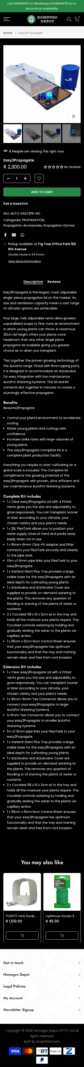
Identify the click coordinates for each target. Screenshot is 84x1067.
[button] (54, 167)
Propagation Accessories (22, 225)
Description (33, 282)
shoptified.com (48, 1041)
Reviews (54, 282)
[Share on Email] (14, 235)
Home (7, 32)
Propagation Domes (59, 225)
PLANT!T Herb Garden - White (26, 915)
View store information (24, 261)
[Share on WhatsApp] (22, 235)
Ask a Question (15, 203)
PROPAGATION (33, 220)
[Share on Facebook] (5, 235)
